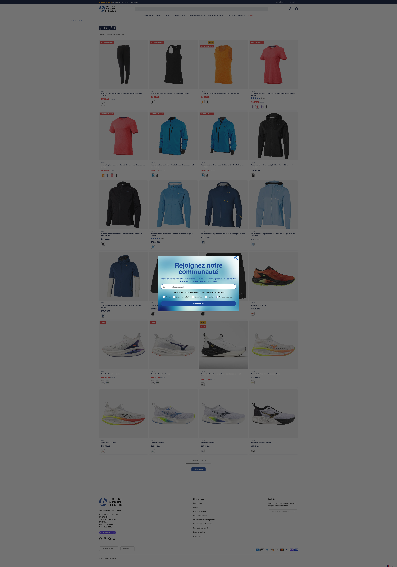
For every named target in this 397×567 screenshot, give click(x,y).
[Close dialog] (236, 258)
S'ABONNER (198, 303)
